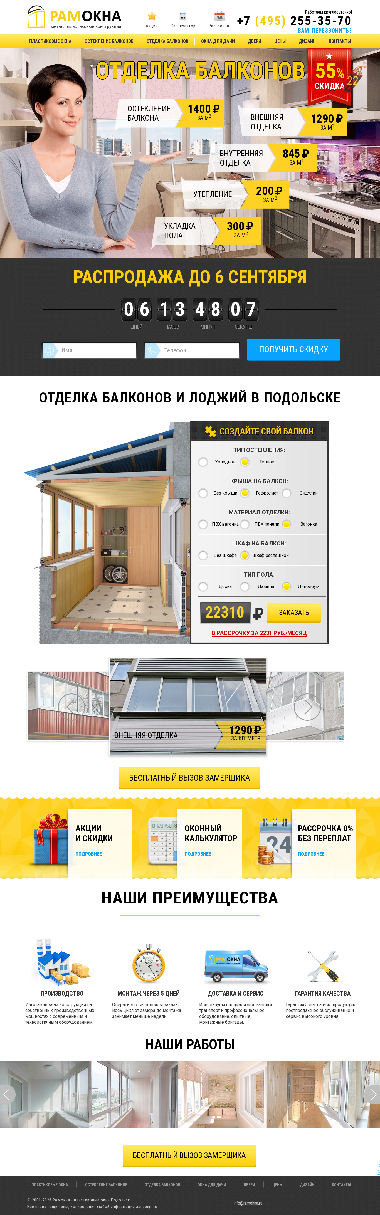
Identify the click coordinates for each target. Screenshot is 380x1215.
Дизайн (307, 41)
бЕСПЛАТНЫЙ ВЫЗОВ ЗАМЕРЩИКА (189, 777)
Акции (152, 25)
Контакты (340, 41)
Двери (254, 41)
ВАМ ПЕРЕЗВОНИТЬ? (325, 30)
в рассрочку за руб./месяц (259, 633)
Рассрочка (219, 25)
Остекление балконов (109, 41)
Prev (8, 1094)
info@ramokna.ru (248, 1203)
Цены (280, 41)
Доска (225, 586)
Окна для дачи (218, 41)
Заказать (294, 613)
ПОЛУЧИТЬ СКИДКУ (293, 349)
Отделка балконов (167, 41)
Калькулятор (183, 25)
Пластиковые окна (50, 41)
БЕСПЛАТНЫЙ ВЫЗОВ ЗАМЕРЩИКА (189, 1155)
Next (372, 1094)
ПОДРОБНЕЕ (88, 854)
